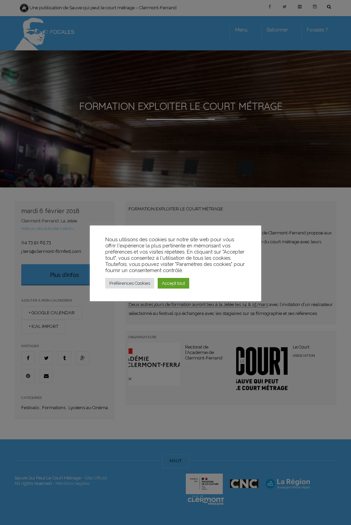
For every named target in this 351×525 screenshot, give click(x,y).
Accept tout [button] (173, 283)
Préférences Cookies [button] (129, 283)
